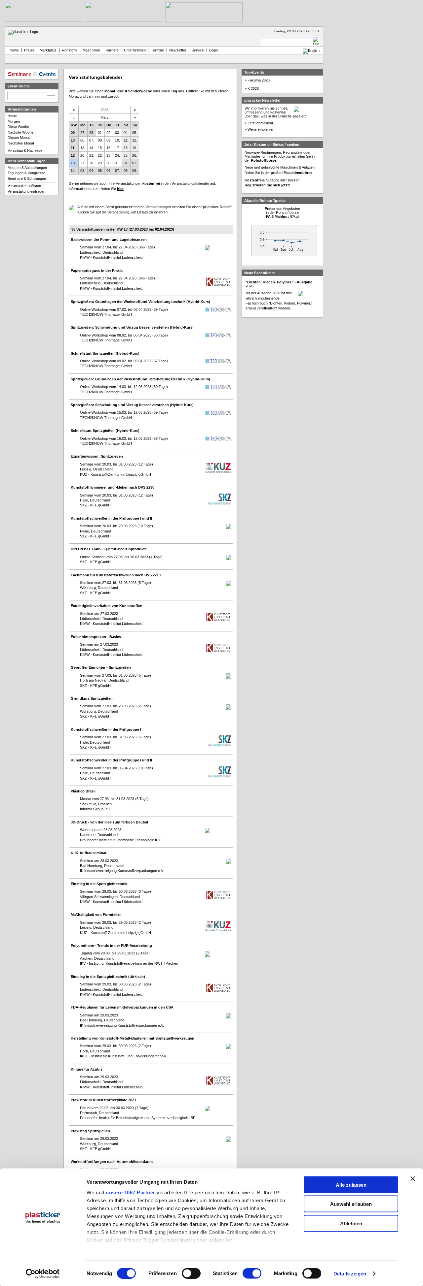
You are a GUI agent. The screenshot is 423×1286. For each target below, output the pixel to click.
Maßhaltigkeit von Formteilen (96, 914)
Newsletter (177, 50)
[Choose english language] (311, 50)
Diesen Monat (19, 138)
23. (108, 155)
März (104, 117)
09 (73, 133)
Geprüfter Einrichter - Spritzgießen (101, 667)
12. (134, 140)
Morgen (14, 121)
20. (82, 155)
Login (213, 50)
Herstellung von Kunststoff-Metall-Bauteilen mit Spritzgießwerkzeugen (132, 1038)
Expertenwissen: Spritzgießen (97, 456)
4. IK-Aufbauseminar (88, 853)
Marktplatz (48, 50)
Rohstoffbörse (263, 160)
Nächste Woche (20, 132)
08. (100, 140)
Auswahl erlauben (351, 1204)
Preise (29, 50)
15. (100, 148)
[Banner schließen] (412, 1178)
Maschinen (91, 50)
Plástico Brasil (83, 791)
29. (100, 163)
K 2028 (253, 88)
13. (82, 148)
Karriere (112, 50)
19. (134, 148)
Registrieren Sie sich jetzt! (267, 185)
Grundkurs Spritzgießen (92, 698)
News (13, 50)
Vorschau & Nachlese (25, 150)
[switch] (191, 1273)
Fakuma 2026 (259, 80)
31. (117, 163)
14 (73, 171)
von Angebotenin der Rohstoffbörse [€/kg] (282, 212)
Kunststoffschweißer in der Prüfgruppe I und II (111, 518)
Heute (12, 116)
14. (91, 148)
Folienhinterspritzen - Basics (96, 637)
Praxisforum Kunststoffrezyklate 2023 (103, 1100)
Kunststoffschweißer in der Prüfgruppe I (106, 729)
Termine (157, 50)
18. (126, 148)
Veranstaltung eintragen (26, 191)
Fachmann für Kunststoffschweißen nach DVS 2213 (116, 575)
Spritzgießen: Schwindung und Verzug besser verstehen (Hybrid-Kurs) (132, 327)
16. (108, 148)
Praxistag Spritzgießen (90, 1131)
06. (82, 140)
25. (126, 155)
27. (82, 133)
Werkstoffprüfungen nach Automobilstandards (112, 1162)
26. (134, 155)
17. (117, 148)
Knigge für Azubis (86, 1069)
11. (126, 140)
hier (120, 189)
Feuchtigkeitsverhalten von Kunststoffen (106, 606)
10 (73, 140)
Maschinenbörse (298, 173)
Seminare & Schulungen (27, 178)
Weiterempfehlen (261, 129)
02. (108, 133)
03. (117, 133)
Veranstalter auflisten (24, 186)
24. (117, 155)
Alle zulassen (351, 1184)
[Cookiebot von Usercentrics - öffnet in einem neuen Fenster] (43, 1274)
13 (73, 163)
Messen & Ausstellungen (27, 168)
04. (126, 133)
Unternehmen (135, 50)
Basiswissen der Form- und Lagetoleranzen (109, 239)
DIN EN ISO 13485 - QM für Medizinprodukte (109, 549)
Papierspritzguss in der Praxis (97, 271)
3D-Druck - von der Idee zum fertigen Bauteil (109, 822)
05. (134, 133)
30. (108, 163)
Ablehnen (351, 1223)
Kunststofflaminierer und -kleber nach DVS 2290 (112, 487)
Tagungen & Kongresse (26, 173)
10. (117, 140)
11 (72, 148)
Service (198, 50)
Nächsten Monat (21, 143)
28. (91, 133)
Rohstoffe (69, 50)
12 (73, 155)
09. (108, 140)
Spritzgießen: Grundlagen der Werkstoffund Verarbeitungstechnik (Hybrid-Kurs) (140, 302)
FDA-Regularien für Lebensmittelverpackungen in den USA (122, 1007)
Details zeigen (349, 1273)
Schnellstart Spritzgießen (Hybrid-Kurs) (105, 353)
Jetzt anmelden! (260, 123)
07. (91, 140)
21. (91, 155)
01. (100, 133)
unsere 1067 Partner (130, 1192)
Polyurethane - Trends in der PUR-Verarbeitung (111, 946)
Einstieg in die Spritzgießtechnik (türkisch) (108, 977)
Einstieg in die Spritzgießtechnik (99, 884)
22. (100, 155)
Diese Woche (18, 127)
